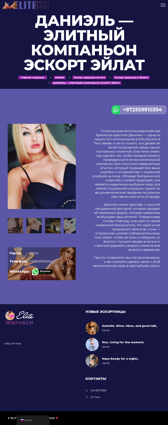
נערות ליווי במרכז (12, 343)
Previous (9, 202)
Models (59, 77)
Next (74, 202)
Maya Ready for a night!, (120, 358)
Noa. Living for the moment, (123, 342)
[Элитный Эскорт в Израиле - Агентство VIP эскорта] (56, 5)
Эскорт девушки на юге (89, 77)
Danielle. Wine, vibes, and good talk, (129, 325)
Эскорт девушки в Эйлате (131, 77)
